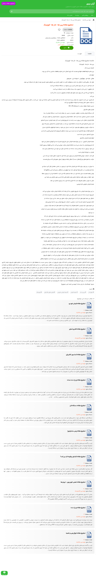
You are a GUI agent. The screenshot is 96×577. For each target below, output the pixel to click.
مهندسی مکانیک (60, 42)
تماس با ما (69, 15)
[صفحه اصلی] (93, 20)
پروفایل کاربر (85, 15)
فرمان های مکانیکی (49, 292)
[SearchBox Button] (11, 11)
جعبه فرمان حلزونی (62, 292)
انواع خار (90, 292)
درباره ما (77, 15)
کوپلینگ (38, 292)
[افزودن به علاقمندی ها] (59, 30)
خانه (92, 15)
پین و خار (82, 292)
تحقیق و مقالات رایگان (8, 3)
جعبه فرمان (73, 292)
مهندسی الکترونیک (80, 338)
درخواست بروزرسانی (50, 38)
